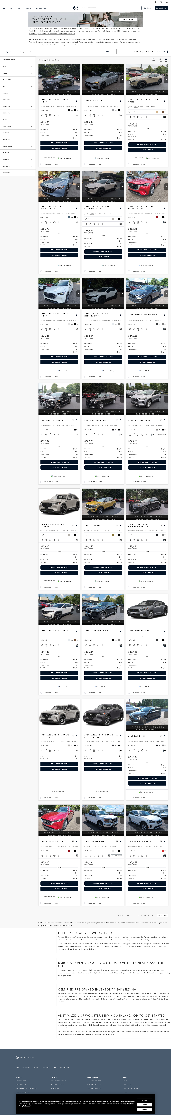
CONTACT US (127, 1084)
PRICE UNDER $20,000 (23, 1092)
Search (108, 52)
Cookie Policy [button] (102, 1103)
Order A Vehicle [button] (160, 52)
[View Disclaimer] (58, 115)
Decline (144, 1104)
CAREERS (125, 1092)
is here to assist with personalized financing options (98, 39)
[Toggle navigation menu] (3, 8)
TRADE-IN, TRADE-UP (94, 1088)
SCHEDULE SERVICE (57, 1084)
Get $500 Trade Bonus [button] (59, 148)
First (121, 915)
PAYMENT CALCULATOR (95, 1084)
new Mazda (104, 937)
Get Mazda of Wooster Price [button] (59, 143)
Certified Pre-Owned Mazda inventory (137, 993)
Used (18, 8)
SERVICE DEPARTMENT (58, 1080)
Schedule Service (161, 8)
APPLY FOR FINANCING (95, 1080)
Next (146, 915)
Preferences (144, 1100)
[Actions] (76, 101)
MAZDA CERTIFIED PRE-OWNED (26, 1088)
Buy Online (147, 8)
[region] (59, 134)
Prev (127, 915)
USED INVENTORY (22, 1084)
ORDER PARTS (55, 1088)
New (10, 8)
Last (153, 915)
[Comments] (77, 115)
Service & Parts (41, 8)
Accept (144, 1109)
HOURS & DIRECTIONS (130, 1088)
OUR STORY (126, 1080)
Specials (28, 8)
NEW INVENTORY (21, 1080)
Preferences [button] (27, 1106)
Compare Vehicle (51, 164)
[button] (78, 79)
